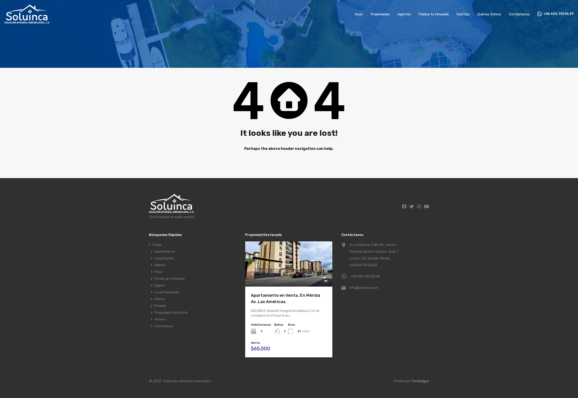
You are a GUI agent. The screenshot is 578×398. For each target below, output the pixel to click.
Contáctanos (519, 14)
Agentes (404, 14)
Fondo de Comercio (169, 279)
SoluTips (463, 14)
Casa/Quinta (164, 258)
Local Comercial (166, 292)
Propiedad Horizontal (170, 313)
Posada (160, 306)
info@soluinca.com (363, 288)
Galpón (159, 285)
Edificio (159, 265)
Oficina (159, 299)
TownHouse (163, 326)
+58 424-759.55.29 (558, 14)
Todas (157, 245)
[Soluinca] (27, 22)
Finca (158, 272)
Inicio (359, 14)
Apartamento (164, 252)
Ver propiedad (289, 277)
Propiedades (380, 14)
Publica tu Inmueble (434, 14)
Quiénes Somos (489, 14)
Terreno (160, 319)
